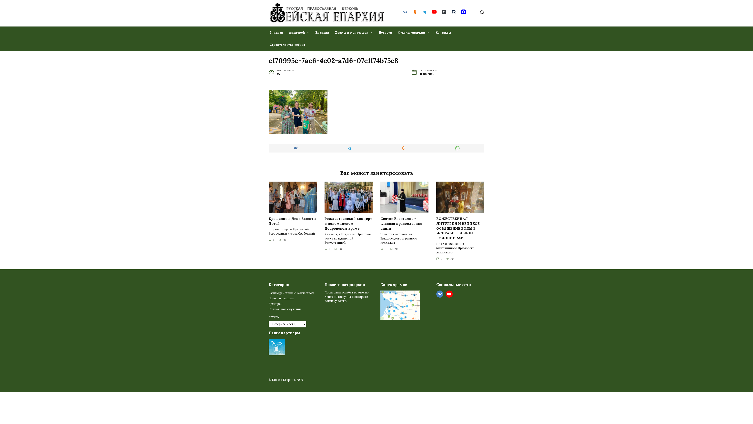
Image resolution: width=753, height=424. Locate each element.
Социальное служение (285, 309)
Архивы (274, 317)
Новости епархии (281, 298)
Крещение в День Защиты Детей (292, 221)
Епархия (322, 32)
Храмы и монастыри (351, 32)
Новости (385, 32)
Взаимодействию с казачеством (291, 293)
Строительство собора (287, 45)
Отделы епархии (411, 32)
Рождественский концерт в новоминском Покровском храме (348, 223)
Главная (276, 32)
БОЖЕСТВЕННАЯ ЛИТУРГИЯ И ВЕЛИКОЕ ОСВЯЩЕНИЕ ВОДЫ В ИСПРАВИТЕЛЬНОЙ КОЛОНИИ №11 (458, 228)
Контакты (443, 32)
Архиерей (297, 32)
